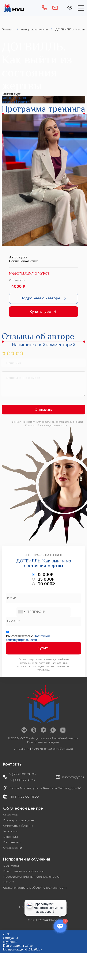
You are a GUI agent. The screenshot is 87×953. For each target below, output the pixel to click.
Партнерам (11, 842)
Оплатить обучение (18, 826)
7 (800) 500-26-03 (23, 774)
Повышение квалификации (23, 871)
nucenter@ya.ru (73, 777)
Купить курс (40, 312)
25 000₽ (46, 579)
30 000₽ (46, 583)
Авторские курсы (34, 29)
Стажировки (12, 848)
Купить (43, 648)
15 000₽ (45, 574)
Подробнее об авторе (40, 298)
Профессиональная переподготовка (31, 876)
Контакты (10, 831)
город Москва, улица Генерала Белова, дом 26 (45, 788)
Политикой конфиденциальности (28, 638)
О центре (10, 815)
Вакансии (10, 837)
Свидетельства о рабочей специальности (35, 887)
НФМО (8, 882)
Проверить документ (19, 820)
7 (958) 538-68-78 (23, 780)
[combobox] (21, 611)
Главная (7, 29)
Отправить (43, 409)
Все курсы (11, 865)
